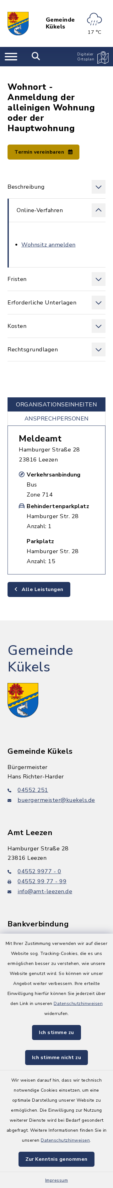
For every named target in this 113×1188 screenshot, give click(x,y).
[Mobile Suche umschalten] (36, 56)
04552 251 (33, 790)
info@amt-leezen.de (45, 891)
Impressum (56, 1180)
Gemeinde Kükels (60, 23)
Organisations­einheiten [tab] (56, 404)
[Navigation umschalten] (11, 56)
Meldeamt (40, 439)
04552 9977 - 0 (39, 871)
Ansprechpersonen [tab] (56, 418)
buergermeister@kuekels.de (56, 800)
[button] (56, 186)
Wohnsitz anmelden (48, 244)
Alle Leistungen (41, 589)
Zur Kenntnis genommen (56, 1159)
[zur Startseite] (18, 23)
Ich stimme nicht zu (56, 1057)
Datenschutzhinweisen (78, 1004)
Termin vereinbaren (40, 152)
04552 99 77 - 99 (42, 881)
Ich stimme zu (56, 1032)
